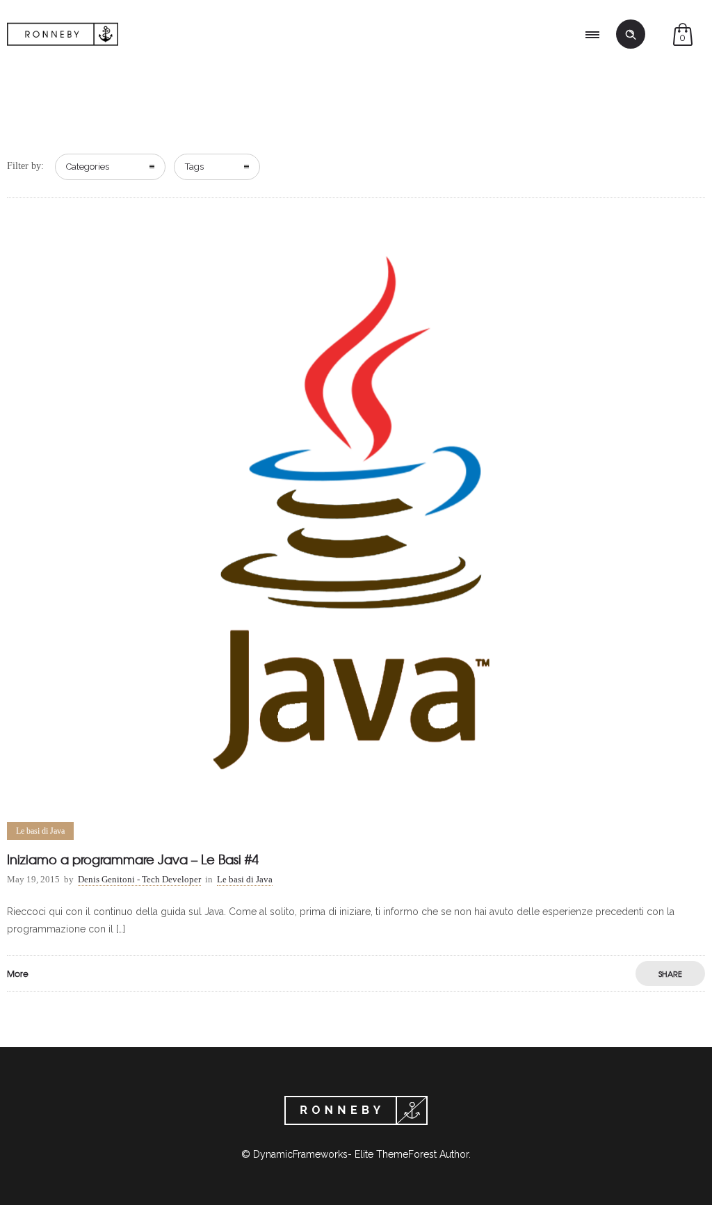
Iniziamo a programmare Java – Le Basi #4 (133, 859)
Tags (194, 166)
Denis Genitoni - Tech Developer (139, 879)
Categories (87, 166)
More (18, 973)
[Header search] (631, 35)
